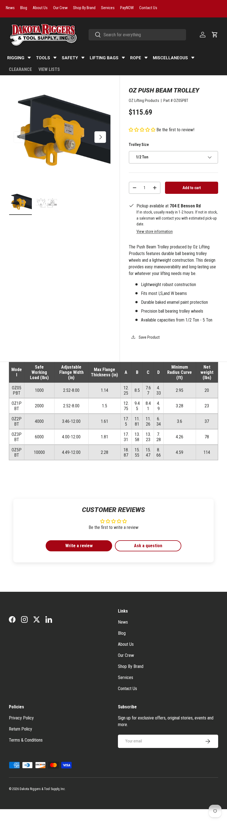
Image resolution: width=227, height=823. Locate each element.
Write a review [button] (79, 545)
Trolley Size (139, 144)
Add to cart (191, 188)
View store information (154, 231)
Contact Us (127, 688)
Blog (122, 633)
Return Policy (20, 729)
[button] (215, 35)
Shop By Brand (130, 666)
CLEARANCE (20, 69)
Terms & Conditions (26, 740)
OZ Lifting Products (144, 100)
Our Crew (126, 655)
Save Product (149, 337)
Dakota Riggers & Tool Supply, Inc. (43, 789)
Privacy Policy (21, 718)
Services (125, 677)
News (123, 622)
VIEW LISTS (49, 69)
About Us (126, 644)
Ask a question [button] (148, 545)
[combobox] (137, 34)
